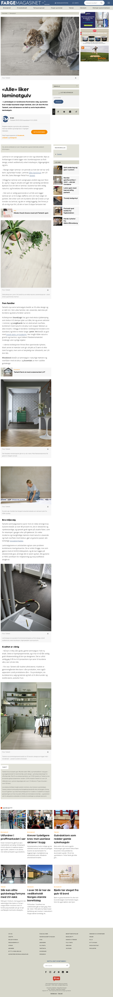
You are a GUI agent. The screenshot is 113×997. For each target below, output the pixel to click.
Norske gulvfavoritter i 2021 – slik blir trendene (70, 181)
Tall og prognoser (39, 8)
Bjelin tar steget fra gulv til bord (66, 891)
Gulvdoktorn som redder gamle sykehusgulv (65, 838)
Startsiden (5, 13)
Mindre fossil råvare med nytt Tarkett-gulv (31, 213)
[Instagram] (50, 972)
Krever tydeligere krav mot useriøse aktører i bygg (38, 838)
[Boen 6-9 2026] (95, 61)
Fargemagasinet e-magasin (47, 936)
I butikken (68, 948)
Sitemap (10, 945)
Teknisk (71, 8)
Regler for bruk (13, 939)
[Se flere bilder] (76, 78)
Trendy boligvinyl (71, 198)
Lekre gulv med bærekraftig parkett (70, 190)
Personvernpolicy (13, 942)
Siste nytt (7, 808)
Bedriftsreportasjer (72, 933)
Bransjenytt (7, 8)
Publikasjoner (43, 933)
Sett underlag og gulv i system (70, 168)
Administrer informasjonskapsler (18, 954)
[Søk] (102, 3)
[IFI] (56, 981)
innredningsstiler (16, 541)
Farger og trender (57, 8)
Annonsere (42, 942)
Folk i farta (69, 942)
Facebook (21, 135)
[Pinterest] (64, 112)
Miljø (15, 210)
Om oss (10, 933)
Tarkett (32, 175)
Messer (91, 936)
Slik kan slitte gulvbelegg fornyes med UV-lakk (13, 893)
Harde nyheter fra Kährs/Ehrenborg (71, 221)
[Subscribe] (67, 965)
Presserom (42, 954)
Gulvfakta (42, 945)
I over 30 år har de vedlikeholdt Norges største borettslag (38, 895)
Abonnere (11, 948)
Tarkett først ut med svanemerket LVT (29, 372)
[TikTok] (54, 972)
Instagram (13, 137)
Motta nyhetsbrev (39, 132)
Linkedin (5, 137)
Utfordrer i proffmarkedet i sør (13, 836)
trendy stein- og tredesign (16, 334)
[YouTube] (67, 972)
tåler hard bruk (35, 172)
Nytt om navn (93, 942)
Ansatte (10, 936)
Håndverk (83, 8)
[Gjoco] (95, 44)
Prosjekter (92, 948)
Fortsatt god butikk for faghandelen (69, 210)
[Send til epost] (76, 112)
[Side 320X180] (95, 27)
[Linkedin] (70, 112)
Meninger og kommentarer (101, 8)
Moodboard (42, 951)
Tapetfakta (42, 948)
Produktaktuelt (22, 8)
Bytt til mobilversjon (14, 951)
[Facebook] (58, 112)
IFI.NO (40, 939)
